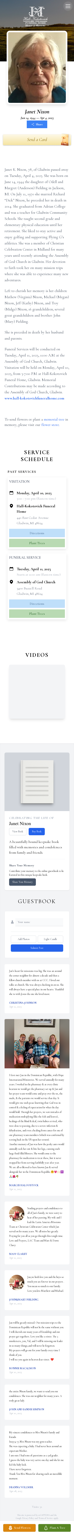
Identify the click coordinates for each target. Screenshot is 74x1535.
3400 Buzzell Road (29, 588)
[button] (37, 1043)
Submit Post (37, 948)
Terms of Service (46, 1518)
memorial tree (54, 419)
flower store (50, 425)
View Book (17, 831)
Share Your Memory (22, 882)
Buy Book (37, 831)
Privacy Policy (28, 1518)
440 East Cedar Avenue (33, 518)
